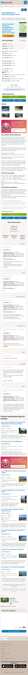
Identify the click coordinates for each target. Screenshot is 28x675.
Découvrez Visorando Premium (13, 89)
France (8, 72)
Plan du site (3, 646)
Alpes (9, 74)
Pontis (10, 76)
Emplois (2, 648)
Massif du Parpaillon (15, 74)
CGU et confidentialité (5, 644)
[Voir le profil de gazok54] (5, 600)
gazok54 (12, 598)
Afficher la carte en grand (14, 631)
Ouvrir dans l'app (15, 97)
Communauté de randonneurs (7, 658)
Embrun (19, 139)
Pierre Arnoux (16, 138)
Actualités (3, 651)
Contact (2, 656)
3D (23, 627)
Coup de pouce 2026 (5, 653)
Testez (8, 35)
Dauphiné (23, 74)
